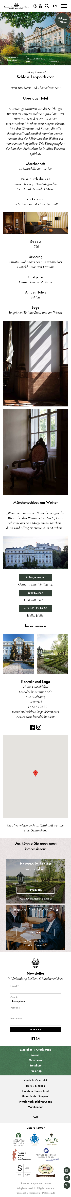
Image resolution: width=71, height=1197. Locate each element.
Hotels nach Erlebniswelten (35, 1102)
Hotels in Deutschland (35, 1091)
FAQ (35, 1117)
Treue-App (35, 1071)
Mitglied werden (45, 1188)
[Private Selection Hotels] (47, 1156)
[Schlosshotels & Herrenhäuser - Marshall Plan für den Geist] (35, 949)
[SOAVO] (23, 1172)
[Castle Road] (21, 1156)
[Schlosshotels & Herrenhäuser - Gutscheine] (40, 6)
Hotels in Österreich (36, 1080)
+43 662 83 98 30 (35, 608)
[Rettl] (51, 1140)
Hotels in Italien (35, 1086)
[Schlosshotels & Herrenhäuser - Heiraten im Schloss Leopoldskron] (35, 902)
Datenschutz (48, 1193)
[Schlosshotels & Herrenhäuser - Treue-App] (34, 6)
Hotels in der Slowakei (35, 1096)
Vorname (15, 1008)
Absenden (35, 1029)
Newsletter (36, 1184)
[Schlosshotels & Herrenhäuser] (16, 6)
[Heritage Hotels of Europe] (34, 1140)
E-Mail (13, 986)
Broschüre (36, 1065)
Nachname (16, 1018)
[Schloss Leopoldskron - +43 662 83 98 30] (67, 1185)
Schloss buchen (62, 20)
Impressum (34, 1193)
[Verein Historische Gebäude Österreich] (18, 1140)
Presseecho (22, 1193)
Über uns (24, 1184)
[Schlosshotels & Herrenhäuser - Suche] (47, 6)
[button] (35, 773)
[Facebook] (32, 729)
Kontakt (48, 1184)
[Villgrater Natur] (45, 1172)
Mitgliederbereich (26, 1188)
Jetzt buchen (35, 593)
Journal (35, 1055)
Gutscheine (35, 1060)
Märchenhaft (35, 1107)
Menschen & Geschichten (35, 1050)
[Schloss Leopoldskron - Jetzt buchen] (67, 1178)
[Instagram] (38, 729)
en (55, 6)
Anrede (14, 997)
